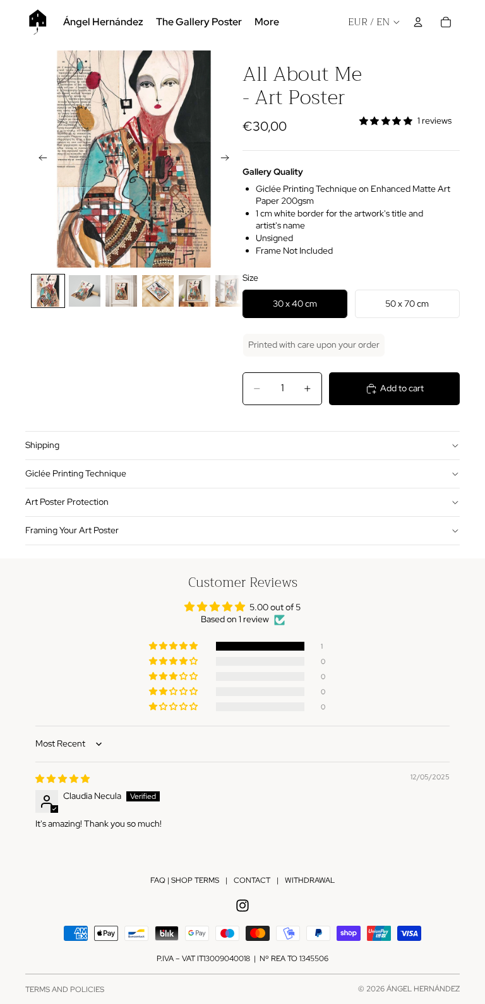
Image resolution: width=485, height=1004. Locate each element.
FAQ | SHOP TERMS (184, 880)
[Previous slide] (39, 159)
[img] (62, 778)
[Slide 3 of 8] (121, 291)
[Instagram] (242, 905)
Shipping (42, 445)
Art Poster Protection (67, 501)
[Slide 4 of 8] (158, 291)
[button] (174, 646)
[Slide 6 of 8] (231, 291)
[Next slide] (228, 159)
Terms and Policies (64, 989)
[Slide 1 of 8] (48, 291)
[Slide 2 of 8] (84, 291)
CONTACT (252, 880)
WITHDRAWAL (310, 880)
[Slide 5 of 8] (194, 291)
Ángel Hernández (423, 989)
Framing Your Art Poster (72, 530)
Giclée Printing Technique (75, 473)
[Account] (418, 22)
